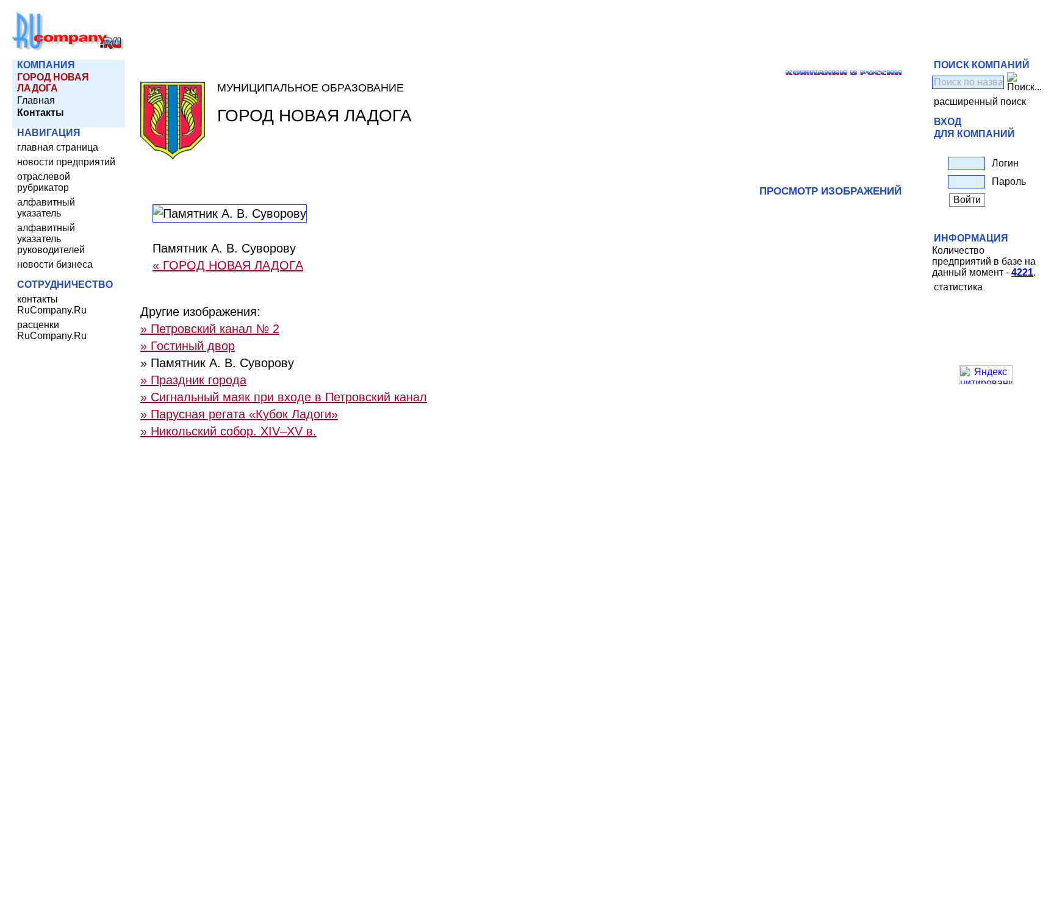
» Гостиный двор (187, 346)
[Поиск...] (1024, 82)
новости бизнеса (55, 264)
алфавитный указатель (46, 207)
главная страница (57, 147)
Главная (36, 100)
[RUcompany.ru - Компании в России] (68, 48)
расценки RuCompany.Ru (52, 330)
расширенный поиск (980, 101)
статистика (958, 287)
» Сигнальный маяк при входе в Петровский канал (283, 397)
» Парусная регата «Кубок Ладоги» (239, 414)
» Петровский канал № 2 (209, 328)
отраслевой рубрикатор (43, 182)
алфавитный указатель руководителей (51, 239)
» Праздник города (193, 380)
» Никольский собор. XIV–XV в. (228, 431)
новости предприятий (66, 162)
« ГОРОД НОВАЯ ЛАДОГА (227, 265)
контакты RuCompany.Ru (52, 304)
